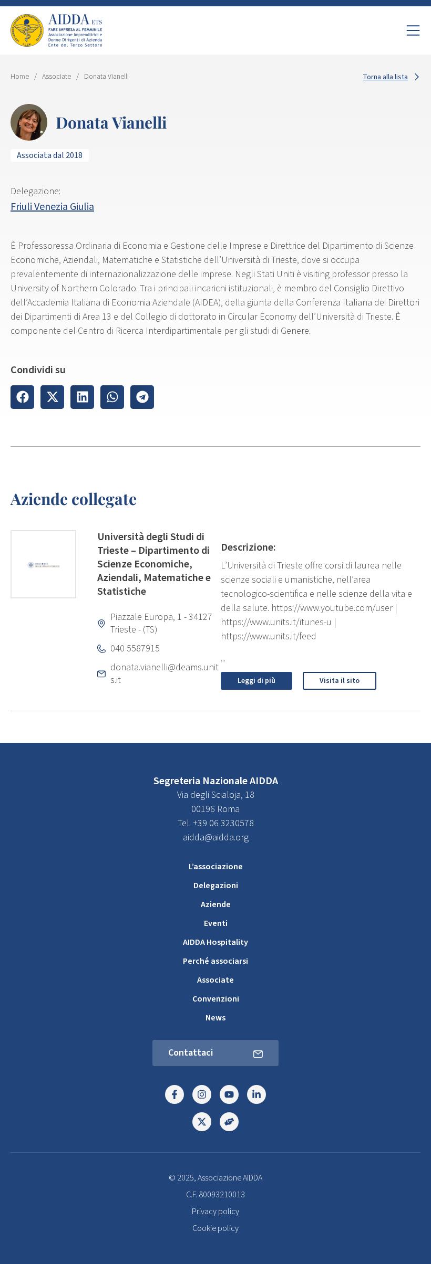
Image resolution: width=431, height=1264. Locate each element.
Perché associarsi (215, 961)
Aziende (216, 904)
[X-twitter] (201, 1121)
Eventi (216, 923)
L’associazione (216, 866)
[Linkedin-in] (256, 1094)
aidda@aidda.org (216, 837)
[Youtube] (229, 1094)
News (215, 1018)
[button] (22, 397)
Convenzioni (215, 999)
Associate (56, 76)
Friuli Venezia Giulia (52, 206)
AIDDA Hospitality (215, 942)
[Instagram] (201, 1094)
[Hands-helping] (229, 1121)
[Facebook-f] (174, 1094)
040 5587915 (135, 648)
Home (20, 76)
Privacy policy (215, 1211)
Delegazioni (215, 885)
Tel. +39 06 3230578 (216, 823)
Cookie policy (215, 1228)
